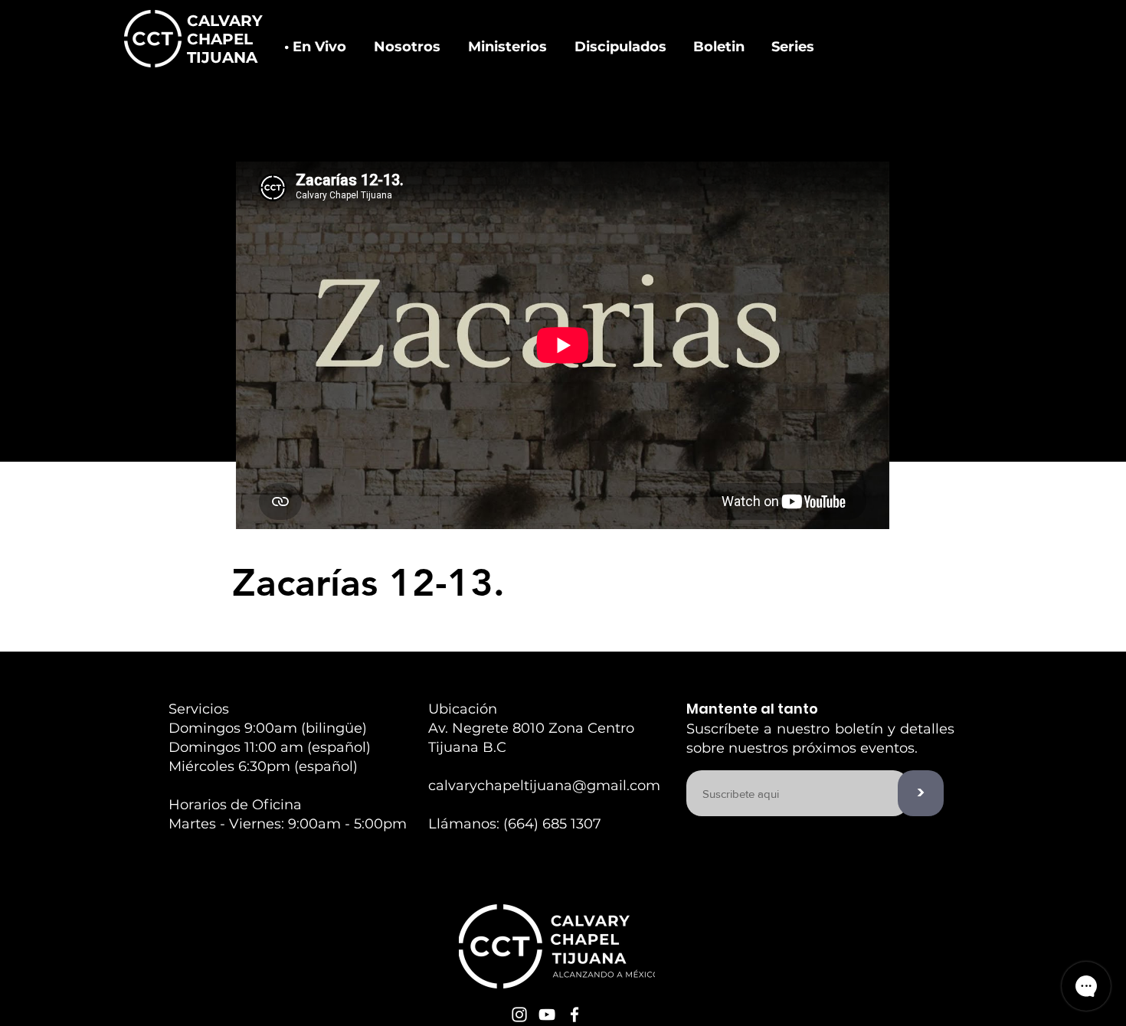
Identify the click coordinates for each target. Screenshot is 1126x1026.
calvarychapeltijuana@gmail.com (544, 785)
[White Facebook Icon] (574, 1014)
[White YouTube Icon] (547, 1014)
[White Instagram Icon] (519, 1014)
